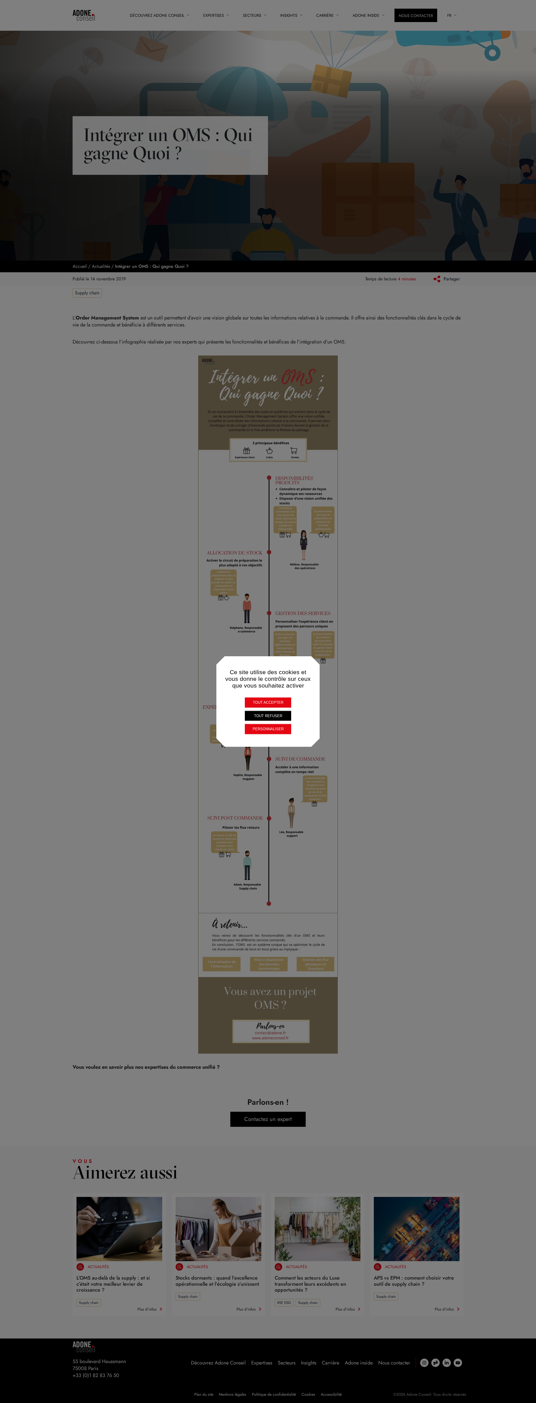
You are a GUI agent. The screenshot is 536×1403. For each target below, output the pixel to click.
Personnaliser (268, 729)
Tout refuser (268, 716)
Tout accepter (268, 702)
